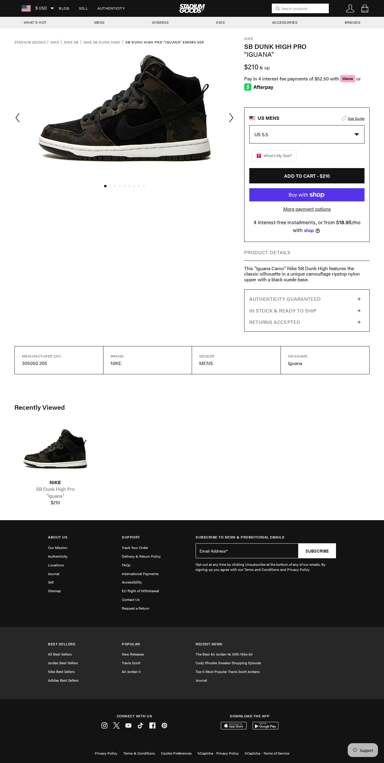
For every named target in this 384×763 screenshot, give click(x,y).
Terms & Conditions (139, 753)
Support (131, 537)
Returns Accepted (274, 321)
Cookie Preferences (176, 753)
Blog (64, 8)
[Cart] (365, 8)
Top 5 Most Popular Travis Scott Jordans (228, 671)
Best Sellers (61, 644)
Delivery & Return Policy (141, 556)
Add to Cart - (307, 175)
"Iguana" (55, 496)
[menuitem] (64, 8)
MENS (99, 22)
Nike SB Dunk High (102, 42)
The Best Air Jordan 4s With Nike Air (224, 654)
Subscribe (317, 551)
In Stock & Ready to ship (282, 310)
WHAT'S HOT (35, 22)
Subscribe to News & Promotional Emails (240, 537)
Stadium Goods (30, 42)
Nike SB (71, 42)
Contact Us (131, 599)
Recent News (209, 644)
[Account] (350, 8)
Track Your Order (135, 547)
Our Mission (58, 547)
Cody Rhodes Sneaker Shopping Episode (228, 662)
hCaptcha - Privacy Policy (218, 753)
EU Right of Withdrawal (140, 590)
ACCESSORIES (285, 22)
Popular (131, 644)
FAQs (126, 565)
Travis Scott (131, 662)
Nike (54, 42)
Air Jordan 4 (131, 671)
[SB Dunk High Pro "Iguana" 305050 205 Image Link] (55, 451)
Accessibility (132, 582)
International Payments (140, 573)
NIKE (55, 482)
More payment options (307, 209)
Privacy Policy (106, 753)
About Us (58, 537)
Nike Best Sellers (61, 671)
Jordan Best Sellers (63, 662)
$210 (55, 502)
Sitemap (54, 590)
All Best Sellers (60, 654)
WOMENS (160, 22)
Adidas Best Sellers (63, 680)
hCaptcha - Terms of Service (267, 753)
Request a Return (135, 608)
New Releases (133, 654)
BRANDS (352, 22)
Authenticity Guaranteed (285, 298)
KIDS (220, 22)
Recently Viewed (39, 407)
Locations (56, 565)
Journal (53, 573)
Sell (83, 8)
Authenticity (111, 8)
